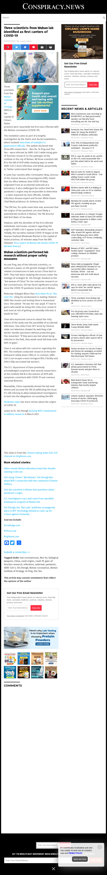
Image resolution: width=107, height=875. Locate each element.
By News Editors (87, 209)
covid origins (27, 561)
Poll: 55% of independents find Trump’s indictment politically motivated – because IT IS (85, 145)
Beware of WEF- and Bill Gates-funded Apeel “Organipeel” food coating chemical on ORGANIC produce (85, 252)
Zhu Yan (38, 571)
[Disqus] (31, 724)
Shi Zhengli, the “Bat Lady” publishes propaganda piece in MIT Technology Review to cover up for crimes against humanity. (29, 511)
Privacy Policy (75, 853)
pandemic (51, 564)
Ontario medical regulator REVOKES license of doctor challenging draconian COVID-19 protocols (87, 398)
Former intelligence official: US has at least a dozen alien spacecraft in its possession (86, 338)
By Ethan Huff (86, 225)
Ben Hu (43, 557)
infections (29, 564)
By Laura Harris (87, 306)
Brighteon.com (11, 536)
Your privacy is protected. (15, 616)
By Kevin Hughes (87, 330)
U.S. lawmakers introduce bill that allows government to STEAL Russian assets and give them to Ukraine (86, 368)
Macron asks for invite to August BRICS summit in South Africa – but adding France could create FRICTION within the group (86, 176)
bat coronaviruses (29, 557)
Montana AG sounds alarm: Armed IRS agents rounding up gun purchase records (86, 203)
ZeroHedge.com (12, 525)
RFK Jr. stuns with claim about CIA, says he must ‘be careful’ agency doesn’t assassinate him (86, 287)
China (17, 561)
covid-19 (39, 561)
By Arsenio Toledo (88, 182)
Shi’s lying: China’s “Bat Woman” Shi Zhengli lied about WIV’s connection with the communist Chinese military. (31, 480)
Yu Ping (29, 571)
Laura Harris (25, 41)
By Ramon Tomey (87, 138)
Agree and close (80, 859)
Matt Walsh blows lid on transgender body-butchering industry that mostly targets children (84, 384)
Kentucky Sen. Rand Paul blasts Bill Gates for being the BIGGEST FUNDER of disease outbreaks (87, 132)
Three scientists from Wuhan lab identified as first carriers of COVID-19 (87, 300)
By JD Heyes (86, 124)
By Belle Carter (87, 319)
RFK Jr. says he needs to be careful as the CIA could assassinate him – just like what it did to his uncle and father (87, 160)
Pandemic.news (12, 402)
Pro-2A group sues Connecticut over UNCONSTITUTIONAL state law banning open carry (86, 314)
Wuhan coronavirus (39, 567)
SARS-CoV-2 (10, 567)
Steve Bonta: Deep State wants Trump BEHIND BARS (84, 325)
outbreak (39, 564)
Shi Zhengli (22, 567)
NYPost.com (10, 531)
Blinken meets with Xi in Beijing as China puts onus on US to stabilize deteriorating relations (86, 190)
